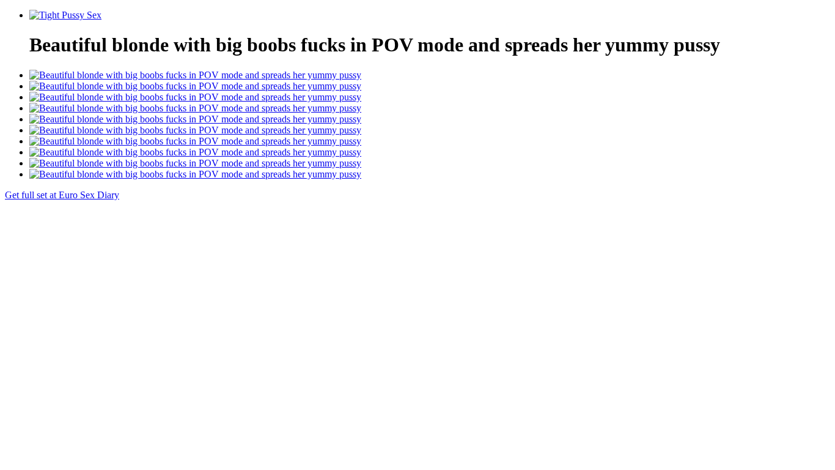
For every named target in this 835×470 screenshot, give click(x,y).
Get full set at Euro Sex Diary (62, 195)
